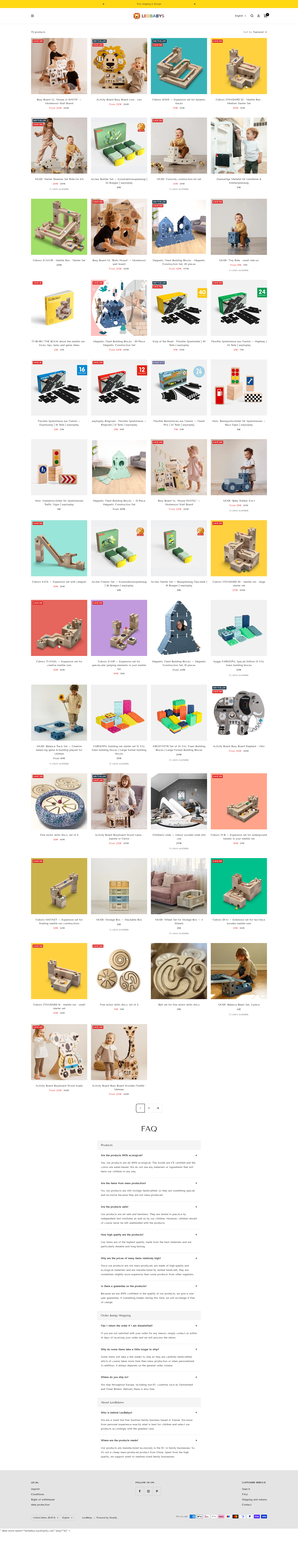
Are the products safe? (114, 1206)
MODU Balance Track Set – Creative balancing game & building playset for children (59, 750)
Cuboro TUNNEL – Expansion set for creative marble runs (59, 663)
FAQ (245, 1494)
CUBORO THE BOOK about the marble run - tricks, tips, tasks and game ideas (59, 343)
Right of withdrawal (43, 1499)
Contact (246, 1504)
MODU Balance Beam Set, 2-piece (239, 1004)
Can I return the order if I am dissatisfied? (127, 1325)
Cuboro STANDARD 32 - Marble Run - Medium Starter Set (239, 101)
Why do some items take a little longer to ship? (130, 1349)
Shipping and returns (254, 1499)
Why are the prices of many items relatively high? (131, 1258)
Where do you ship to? (114, 1377)
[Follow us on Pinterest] (157, 1491)
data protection (40, 1504)
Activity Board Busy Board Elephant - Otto (239, 746)
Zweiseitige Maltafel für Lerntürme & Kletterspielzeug (239, 181)
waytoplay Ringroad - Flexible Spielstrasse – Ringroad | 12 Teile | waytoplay (119, 423)
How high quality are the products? (122, 1234)
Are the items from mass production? (123, 1183)
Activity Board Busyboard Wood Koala (59, 1085)
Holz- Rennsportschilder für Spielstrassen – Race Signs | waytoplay (239, 423)
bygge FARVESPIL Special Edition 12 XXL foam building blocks (239, 663)
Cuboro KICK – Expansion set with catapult (59, 581)
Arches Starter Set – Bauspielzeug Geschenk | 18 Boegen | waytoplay (179, 583)
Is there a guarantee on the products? (124, 1286)
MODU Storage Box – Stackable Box (119, 919)
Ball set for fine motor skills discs (179, 1004)
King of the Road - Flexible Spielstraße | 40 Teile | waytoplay (179, 343)
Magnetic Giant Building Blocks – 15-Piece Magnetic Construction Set (119, 502)
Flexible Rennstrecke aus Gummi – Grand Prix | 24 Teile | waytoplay (179, 423)
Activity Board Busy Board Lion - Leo (119, 99)
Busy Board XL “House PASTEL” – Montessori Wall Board (179, 502)
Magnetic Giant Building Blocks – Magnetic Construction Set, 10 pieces (179, 663)
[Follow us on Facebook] (139, 1491)
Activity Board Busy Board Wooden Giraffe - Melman (119, 1087)
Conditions (37, 1494)
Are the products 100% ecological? (122, 1155)
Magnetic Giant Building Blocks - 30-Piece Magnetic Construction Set (119, 343)
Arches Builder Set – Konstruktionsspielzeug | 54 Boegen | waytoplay (119, 181)
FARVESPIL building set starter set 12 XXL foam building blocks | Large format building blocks (119, 750)
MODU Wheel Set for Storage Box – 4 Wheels (179, 921)
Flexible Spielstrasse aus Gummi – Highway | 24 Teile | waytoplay (239, 343)
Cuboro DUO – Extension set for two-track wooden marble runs (239, 921)
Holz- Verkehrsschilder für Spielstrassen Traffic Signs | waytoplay (59, 502)
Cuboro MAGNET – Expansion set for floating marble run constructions (59, 921)
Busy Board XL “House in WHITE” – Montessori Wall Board (59, 101)
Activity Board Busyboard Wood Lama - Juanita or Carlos (119, 836)
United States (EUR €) (44, 1517)
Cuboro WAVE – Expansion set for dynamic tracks (179, 101)
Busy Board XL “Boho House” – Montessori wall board (119, 262)
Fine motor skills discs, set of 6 (59, 834)
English (239, 15)
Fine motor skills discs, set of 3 (119, 1004)
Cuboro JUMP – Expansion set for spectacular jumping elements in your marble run (119, 665)
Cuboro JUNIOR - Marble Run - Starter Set (59, 260)
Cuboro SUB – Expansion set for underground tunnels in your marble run (239, 836)
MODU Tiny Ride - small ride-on (239, 260)
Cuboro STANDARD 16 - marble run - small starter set (59, 1006)
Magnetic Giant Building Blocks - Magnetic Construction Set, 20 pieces (179, 262)
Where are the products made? (119, 1440)
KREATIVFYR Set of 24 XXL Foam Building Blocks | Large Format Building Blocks (179, 748)
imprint (35, 1489)
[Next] (157, 1108)
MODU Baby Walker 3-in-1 (239, 500)
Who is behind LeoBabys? (116, 1412)
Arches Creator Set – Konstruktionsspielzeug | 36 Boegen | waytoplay (119, 583)
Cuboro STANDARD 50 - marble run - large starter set (239, 583)
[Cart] (265, 15)
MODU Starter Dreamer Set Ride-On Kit (59, 179)
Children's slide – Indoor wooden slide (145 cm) (179, 836)
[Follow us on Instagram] (148, 1491)
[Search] (252, 15)
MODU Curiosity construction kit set (179, 179)
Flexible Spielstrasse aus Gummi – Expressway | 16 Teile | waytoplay (59, 423)
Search (246, 1489)
